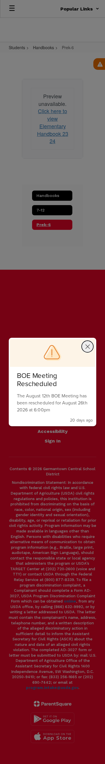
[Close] (87, 346)
